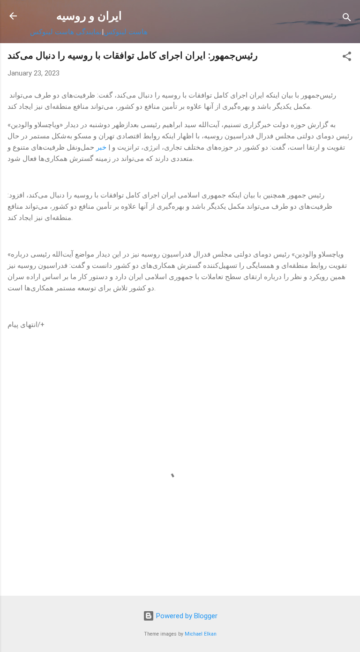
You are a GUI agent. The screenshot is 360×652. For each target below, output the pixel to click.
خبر (101, 147)
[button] (346, 58)
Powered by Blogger (186, 616)
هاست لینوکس (126, 32)
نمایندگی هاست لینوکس (66, 32)
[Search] (346, 19)
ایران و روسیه (89, 16)
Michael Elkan (201, 634)
